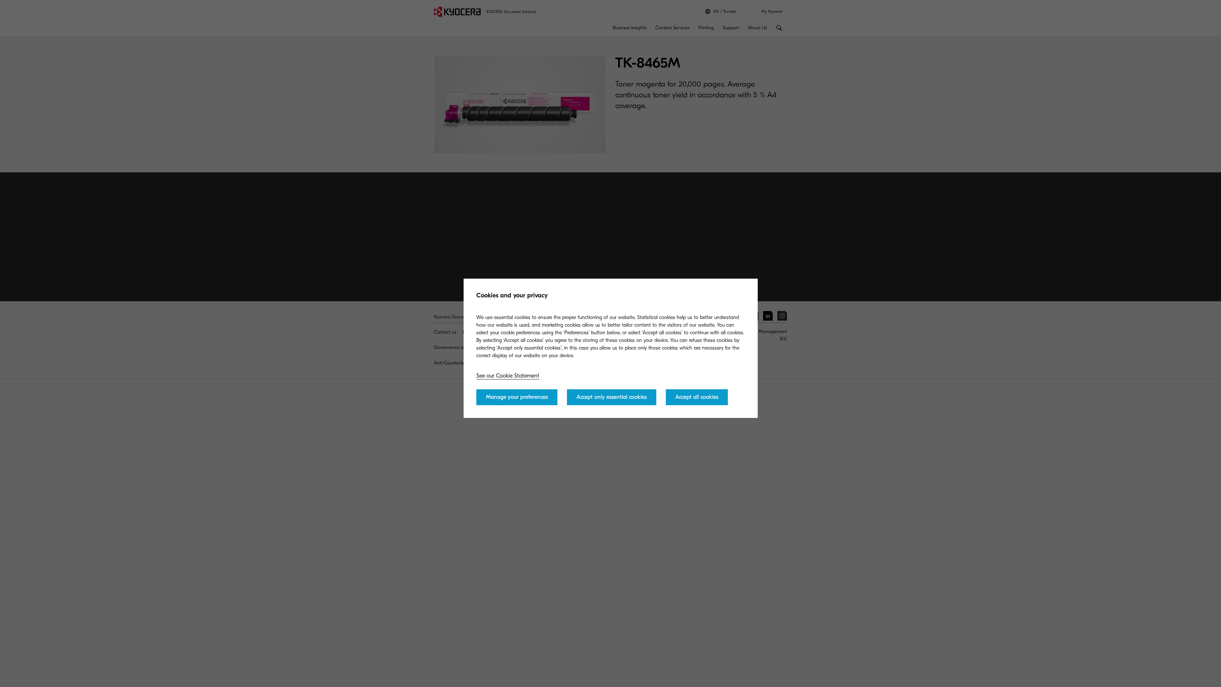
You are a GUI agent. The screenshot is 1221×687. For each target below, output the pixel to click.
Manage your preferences (517, 397)
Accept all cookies (696, 397)
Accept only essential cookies (611, 397)
